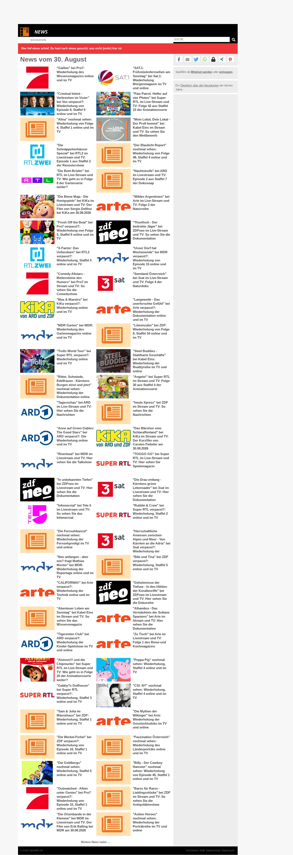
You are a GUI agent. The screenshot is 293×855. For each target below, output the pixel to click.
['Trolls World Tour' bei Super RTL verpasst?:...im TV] (37, 361)
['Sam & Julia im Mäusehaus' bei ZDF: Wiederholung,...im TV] (37, 721)
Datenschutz (213, 850)
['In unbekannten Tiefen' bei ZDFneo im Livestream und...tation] (37, 489)
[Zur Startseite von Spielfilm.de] (24, 35)
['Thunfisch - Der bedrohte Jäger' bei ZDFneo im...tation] (113, 232)
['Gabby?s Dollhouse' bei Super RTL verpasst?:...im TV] (37, 695)
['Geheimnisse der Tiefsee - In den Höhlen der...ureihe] (113, 592)
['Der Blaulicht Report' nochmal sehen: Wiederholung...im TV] (113, 155)
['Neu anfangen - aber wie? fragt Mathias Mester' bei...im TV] (37, 567)
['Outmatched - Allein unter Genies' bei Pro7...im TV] (37, 798)
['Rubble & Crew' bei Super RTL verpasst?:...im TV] (113, 515)
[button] (179, 59)
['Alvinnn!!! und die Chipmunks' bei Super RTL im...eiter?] (37, 670)
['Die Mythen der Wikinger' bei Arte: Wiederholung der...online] (113, 721)
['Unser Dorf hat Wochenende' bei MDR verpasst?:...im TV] (113, 258)
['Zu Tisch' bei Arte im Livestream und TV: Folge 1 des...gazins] (113, 644)
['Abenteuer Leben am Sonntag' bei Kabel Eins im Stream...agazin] (37, 618)
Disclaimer (192, 850)
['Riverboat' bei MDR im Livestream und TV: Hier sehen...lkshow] (37, 464)
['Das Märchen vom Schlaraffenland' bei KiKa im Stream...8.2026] (113, 438)
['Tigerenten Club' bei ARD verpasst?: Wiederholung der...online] (37, 644)
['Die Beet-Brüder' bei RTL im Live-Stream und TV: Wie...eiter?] (37, 181)
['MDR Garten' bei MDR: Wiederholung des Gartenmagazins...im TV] (37, 335)
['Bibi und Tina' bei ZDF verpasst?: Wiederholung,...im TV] (113, 567)
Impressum (228, 850)
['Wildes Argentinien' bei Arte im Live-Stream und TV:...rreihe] (113, 206)
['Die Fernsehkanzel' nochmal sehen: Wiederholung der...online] (37, 541)
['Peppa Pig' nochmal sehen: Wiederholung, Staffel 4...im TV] (113, 670)
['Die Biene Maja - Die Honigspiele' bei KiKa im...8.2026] (37, 206)
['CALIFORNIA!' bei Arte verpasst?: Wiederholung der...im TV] (37, 592)
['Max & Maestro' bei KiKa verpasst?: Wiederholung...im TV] (37, 309)
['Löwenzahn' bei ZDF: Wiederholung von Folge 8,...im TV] (113, 335)
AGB (202, 850)
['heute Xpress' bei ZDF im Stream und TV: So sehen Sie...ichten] (113, 412)
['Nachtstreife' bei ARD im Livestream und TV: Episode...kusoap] (113, 181)
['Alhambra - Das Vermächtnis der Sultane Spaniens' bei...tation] (113, 618)
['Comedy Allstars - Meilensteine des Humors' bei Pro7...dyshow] (37, 284)
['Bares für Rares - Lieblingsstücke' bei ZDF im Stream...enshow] (113, 798)
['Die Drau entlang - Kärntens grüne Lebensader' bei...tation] (113, 489)
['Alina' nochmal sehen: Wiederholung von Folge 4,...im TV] (37, 129)
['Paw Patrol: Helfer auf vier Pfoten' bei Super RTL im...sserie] (113, 103)
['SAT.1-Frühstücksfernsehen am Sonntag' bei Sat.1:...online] (113, 78)
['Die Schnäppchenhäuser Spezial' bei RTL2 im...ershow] (37, 155)
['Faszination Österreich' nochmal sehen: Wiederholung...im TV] (113, 747)
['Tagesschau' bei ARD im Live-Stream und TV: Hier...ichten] (37, 412)
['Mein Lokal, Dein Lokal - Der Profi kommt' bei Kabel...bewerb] (113, 129)
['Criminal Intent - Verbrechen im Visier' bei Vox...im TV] (37, 103)
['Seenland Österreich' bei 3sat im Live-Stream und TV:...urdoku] (113, 284)
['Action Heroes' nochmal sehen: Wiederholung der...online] (113, 824)
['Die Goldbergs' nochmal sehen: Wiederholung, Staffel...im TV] (37, 772)
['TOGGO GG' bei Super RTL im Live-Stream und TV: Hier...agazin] (113, 464)
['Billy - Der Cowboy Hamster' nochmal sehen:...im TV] (113, 772)
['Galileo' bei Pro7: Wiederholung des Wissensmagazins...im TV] (37, 78)
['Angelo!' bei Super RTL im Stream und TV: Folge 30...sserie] (113, 386)
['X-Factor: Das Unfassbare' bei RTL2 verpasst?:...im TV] (37, 258)
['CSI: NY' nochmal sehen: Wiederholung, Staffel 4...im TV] (113, 695)
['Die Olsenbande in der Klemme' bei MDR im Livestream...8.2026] (37, 824)
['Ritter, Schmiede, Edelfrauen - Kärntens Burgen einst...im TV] (37, 386)
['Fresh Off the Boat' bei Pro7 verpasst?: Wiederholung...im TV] (37, 232)
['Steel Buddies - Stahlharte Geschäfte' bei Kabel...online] (113, 361)
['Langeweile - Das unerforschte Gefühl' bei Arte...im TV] (113, 309)
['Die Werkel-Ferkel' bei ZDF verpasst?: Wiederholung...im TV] (37, 747)
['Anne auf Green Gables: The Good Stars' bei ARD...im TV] (37, 438)
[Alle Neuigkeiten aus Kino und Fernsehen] (56, 31)
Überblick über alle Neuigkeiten (199, 85)
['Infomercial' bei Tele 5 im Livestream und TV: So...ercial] (37, 515)
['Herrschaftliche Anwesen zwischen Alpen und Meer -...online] (113, 541)
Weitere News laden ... (95, 842)
